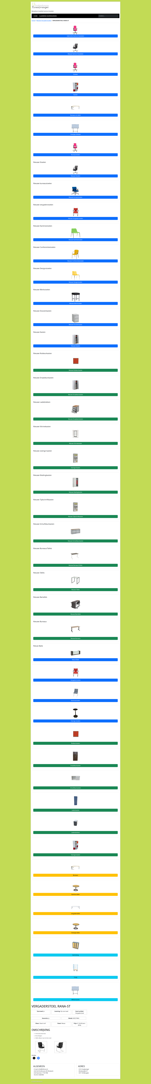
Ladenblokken (75, 832)
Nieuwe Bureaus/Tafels (75, 565)
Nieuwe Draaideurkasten (75, 394)
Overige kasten (75, 855)
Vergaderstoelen (76, 680)
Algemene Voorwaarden (48, 16)
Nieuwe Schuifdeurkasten (75, 541)
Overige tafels (75, 933)
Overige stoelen (75, 721)
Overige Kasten (75, 468)
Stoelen (75, 74)
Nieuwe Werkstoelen (75, 303)
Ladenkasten (75, 810)
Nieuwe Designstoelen (75, 282)
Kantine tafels (75, 894)
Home (35, 16)
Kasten (75, 95)
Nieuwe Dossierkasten (75, 324)
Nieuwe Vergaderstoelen (43, 20)
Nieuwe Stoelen (75, 176)
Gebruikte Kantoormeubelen (75, 36)
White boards (75, 1000)
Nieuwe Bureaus (75, 638)
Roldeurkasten (75, 743)
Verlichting (75, 955)
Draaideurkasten (75, 765)
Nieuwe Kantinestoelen (75, 240)
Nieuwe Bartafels (75, 614)
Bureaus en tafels (75, 115)
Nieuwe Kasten (75, 346)
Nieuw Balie (75, 660)
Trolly (75, 977)
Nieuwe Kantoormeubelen (75, 54)
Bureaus (75, 875)
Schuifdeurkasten (75, 788)
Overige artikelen (75, 134)
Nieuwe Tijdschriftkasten (75, 516)
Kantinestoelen (75, 700)
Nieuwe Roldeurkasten (75, 370)
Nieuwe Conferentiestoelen (75, 261)
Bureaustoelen (75, 155)
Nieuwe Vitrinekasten (75, 443)
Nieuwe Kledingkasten (75, 492)
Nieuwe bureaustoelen (75, 197)
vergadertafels (75, 913)
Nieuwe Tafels (75, 590)
